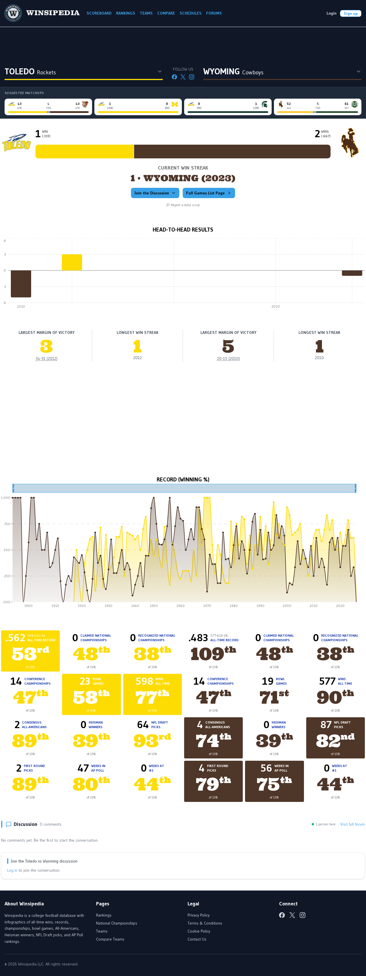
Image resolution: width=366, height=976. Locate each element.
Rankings (104, 915)
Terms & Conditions (205, 923)
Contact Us (197, 939)
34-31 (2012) (46, 358)
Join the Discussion (151, 193)
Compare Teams (110, 939)
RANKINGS (125, 13)
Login (332, 13)
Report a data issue (185, 205)
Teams (102, 931)
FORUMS (214, 13)
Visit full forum (352, 824)
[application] (183, 274)
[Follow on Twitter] (183, 76)
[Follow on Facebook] (174, 76)
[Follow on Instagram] (191, 76)
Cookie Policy (199, 931)
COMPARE (166, 13)
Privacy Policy (199, 915)
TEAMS (146, 13)
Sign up (351, 13)
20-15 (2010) (228, 358)
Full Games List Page (205, 193)
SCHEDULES (191, 13)
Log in (12, 870)
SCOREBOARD (99, 13)
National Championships (116, 923)
